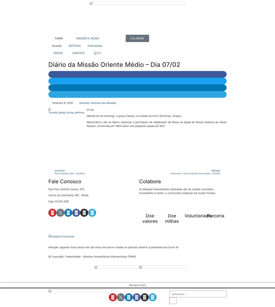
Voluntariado (198, 215)
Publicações (95, 45)
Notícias (84, 102)
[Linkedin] (68, 213)
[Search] (173, 300)
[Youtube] (52, 213)
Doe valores (150, 218)
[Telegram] (92, 213)
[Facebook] (76, 213)
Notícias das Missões (103, 102)
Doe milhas (172, 218)
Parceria (215, 215)
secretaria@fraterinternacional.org (69, 221)
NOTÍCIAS (75, 45)
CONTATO (78, 53)
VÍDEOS (58, 53)
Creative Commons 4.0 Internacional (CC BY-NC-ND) (147, 236)
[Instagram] (84, 213)
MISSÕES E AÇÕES (87, 38)
